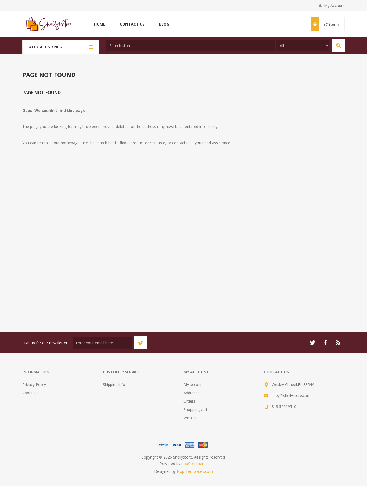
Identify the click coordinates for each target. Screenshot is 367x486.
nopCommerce (194, 463)
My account (194, 384)
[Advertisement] (183, 251)
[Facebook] (325, 342)
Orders (189, 401)
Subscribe (140, 342)
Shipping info (114, 384)
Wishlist (190, 417)
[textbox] (190, 45)
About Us (30, 392)
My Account (334, 5)
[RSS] (338, 342)
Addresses (193, 392)
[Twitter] (312, 342)
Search (338, 45)
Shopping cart (195, 409)
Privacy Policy (34, 384)
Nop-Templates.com (195, 471)
